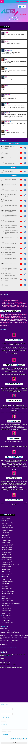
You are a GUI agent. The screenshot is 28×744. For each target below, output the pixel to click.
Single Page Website (6, 731)
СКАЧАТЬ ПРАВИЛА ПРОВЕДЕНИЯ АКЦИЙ (8, 647)
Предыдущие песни (5, 289)
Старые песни (5, 734)
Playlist (4, 727)
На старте (4, 306)
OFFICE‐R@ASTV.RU (9, 655)
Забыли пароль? (5, 717)
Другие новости (11, 306)
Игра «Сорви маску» (6, 299)
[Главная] (14, 12)
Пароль (3, 711)
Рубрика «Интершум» (19, 302)
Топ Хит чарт (16, 299)
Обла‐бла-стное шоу (22, 306)
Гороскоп (4, 303)
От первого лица (6, 300)
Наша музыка (14, 300)
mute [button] (18, 1)
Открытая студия (22, 303)
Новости (23, 305)
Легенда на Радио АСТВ (7, 302)
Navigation (2, 1)
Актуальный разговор (7, 305)
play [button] (17, 1)
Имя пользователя (5, 707)
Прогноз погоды (12, 303)
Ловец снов (16, 305)
